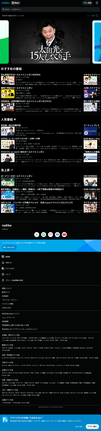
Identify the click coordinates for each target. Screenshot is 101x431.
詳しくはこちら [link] (9, 247)
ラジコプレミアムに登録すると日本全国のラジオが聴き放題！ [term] (24, 243)
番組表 (17, 3)
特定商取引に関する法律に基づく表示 (15, 325)
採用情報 (5, 321)
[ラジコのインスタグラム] (50, 234)
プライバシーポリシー (10, 300)
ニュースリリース (8, 317)
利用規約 (5, 296)
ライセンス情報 (7, 304)
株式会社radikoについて (10, 313)
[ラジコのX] (36, 235)
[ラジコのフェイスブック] (57, 235)
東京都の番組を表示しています (13, 15)
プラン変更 (87, 3)
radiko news (6, 307)
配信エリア (6, 292)
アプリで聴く (92, 426)
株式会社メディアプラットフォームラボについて (19, 329)
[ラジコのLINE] (43, 235)
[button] (93, 15)
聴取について (7, 288)
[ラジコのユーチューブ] (64, 235)
